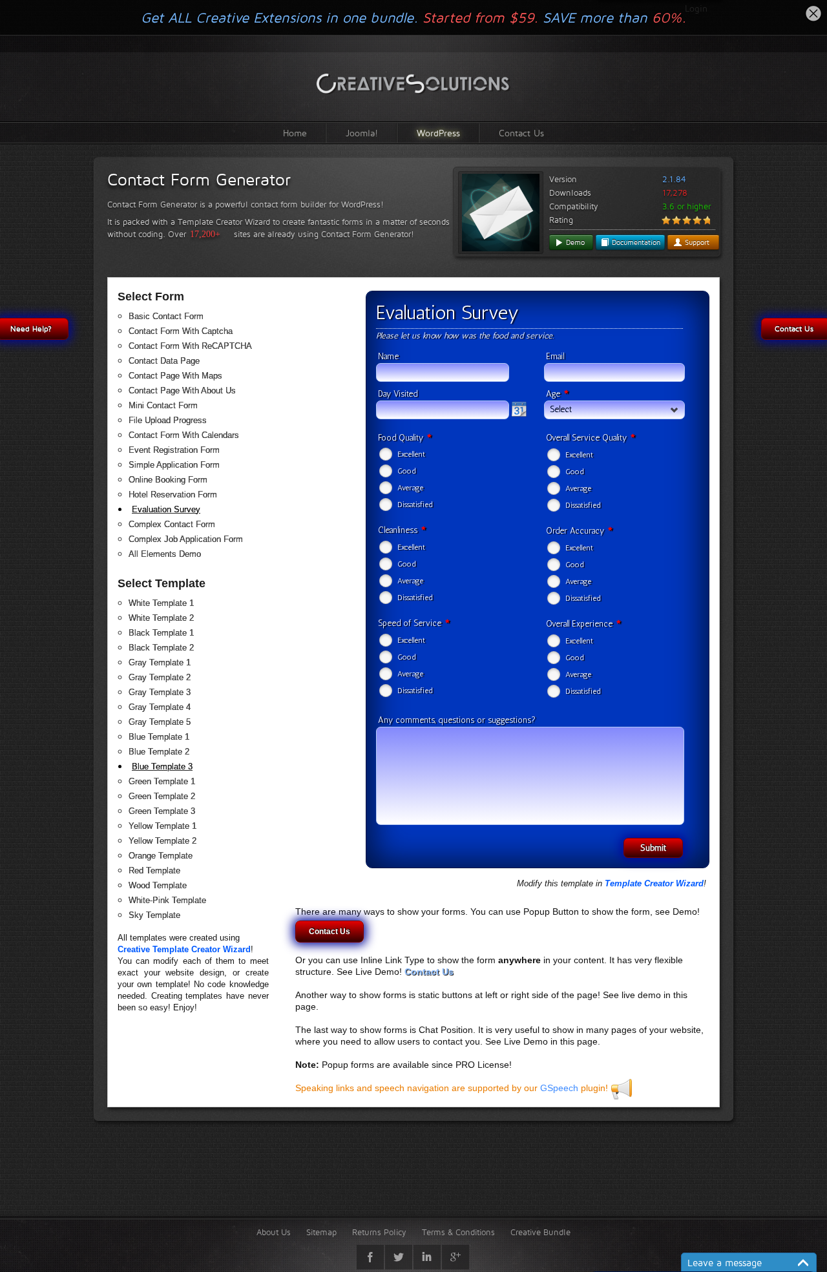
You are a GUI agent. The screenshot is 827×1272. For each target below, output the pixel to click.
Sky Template (154, 915)
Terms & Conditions (458, 1232)
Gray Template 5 (160, 722)
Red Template (154, 870)
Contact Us (521, 132)
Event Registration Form (174, 450)
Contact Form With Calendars (184, 435)
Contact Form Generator (199, 180)
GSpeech (559, 1088)
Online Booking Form (168, 480)
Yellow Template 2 (162, 841)
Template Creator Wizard (654, 883)
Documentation (634, 242)
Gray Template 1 (160, 662)
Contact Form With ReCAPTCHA (190, 346)
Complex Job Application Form (186, 539)
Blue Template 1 (159, 737)
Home (295, 132)
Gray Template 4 (160, 707)
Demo (574, 242)
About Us (273, 1232)
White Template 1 (161, 603)
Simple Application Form (174, 465)
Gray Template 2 (160, 677)
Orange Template (161, 855)
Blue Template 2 (159, 751)
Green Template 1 (162, 781)
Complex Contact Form (172, 524)
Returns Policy (379, 1232)
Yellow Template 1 (162, 826)
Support (695, 242)
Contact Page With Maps (175, 376)
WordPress (438, 132)
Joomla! (362, 132)
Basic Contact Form (166, 316)
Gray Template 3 (160, 692)
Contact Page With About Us (182, 390)
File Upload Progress (168, 420)
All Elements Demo (165, 554)
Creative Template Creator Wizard (184, 949)
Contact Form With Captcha (181, 331)
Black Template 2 (161, 647)
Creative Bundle (540, 1232)
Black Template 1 (161, 633)
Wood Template (158, 885)
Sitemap (321, 1232)
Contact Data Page (164, 361)
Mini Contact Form (163, 405)
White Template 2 (161, 618)
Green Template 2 (162, 796)
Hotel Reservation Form (173, 494)
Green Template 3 (162, 811)
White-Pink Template (167, 900)
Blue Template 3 (162, 766)
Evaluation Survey (166, 509)
